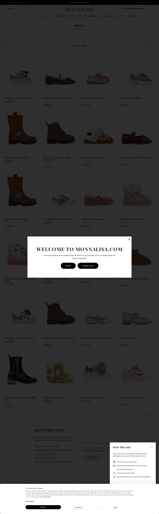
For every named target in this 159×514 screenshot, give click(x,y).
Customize (78, 507)
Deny (115, 507)
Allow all (43, 507)
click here (47, 496)
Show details (30, 501)
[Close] (152, 446)
